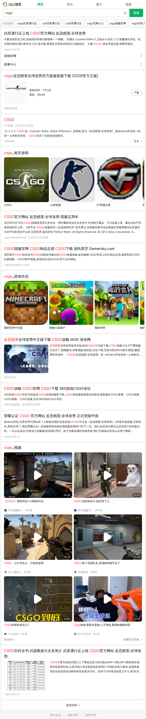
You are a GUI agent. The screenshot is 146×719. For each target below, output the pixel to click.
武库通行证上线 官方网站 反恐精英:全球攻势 (45, 33)
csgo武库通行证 (27, 23)
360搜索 (13, 4)
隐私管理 (73, 715)
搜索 (136, 12)
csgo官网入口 (95, 23)
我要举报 (90, 715)
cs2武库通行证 (51, 23)
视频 (128, 4)
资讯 (70, 4)
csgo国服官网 (117, 23)
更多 (136, 141)
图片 (99, 4)
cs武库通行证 (73, 23)
